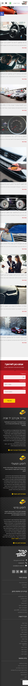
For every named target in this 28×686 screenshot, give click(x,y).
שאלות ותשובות (23, 679)
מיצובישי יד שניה (23, 634)
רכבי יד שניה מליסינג (22, 596)
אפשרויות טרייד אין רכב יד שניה (18, 450)
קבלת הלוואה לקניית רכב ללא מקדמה (19, 670)
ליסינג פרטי (24, 601)
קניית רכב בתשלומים (22, 612)
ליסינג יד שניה (15, 538)
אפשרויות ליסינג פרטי (20, 543)
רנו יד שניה (24, 645)
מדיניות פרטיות (23, 672)
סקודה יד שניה (24, 625)
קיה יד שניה (24, 623)
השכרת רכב (24, 585)
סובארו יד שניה (24, 636)
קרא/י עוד (24, 47)
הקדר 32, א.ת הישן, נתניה (19, 560)
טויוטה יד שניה (24, 641)
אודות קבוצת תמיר (23, 582)
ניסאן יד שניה (24, 651)
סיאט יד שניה (24, 632)
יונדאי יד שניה (24, 630)
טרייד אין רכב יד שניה (22, 665)
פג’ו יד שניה (24, 639)
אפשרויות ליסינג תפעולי (20, 494)
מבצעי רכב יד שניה (23, 605)
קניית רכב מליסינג (23, 663)
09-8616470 (21, 563)
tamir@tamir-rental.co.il (18, 566)
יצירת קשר (24, 587)
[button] (2, 14)
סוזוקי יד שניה (24, 654)
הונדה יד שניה (24, 647)
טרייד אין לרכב (24, 598)
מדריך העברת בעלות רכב (21, 668)
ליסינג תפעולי (24, 603)
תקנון (26, 677)
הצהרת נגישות (24, 674)
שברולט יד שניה (23, 627)
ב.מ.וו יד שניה (24, 649)
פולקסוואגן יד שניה (23, 643)
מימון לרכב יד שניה (23, 607)
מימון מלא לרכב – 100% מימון (20, 610)
